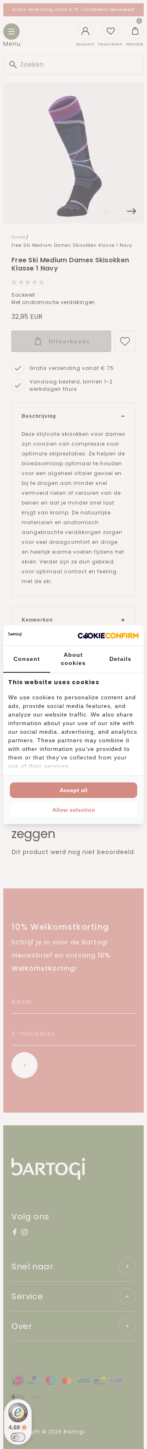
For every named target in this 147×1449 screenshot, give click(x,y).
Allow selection (73, 810)
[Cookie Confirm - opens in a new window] (108, 635)
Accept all (73, 790)
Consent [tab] (26, 659)
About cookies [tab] (73, 658)
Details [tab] (120, 659)
